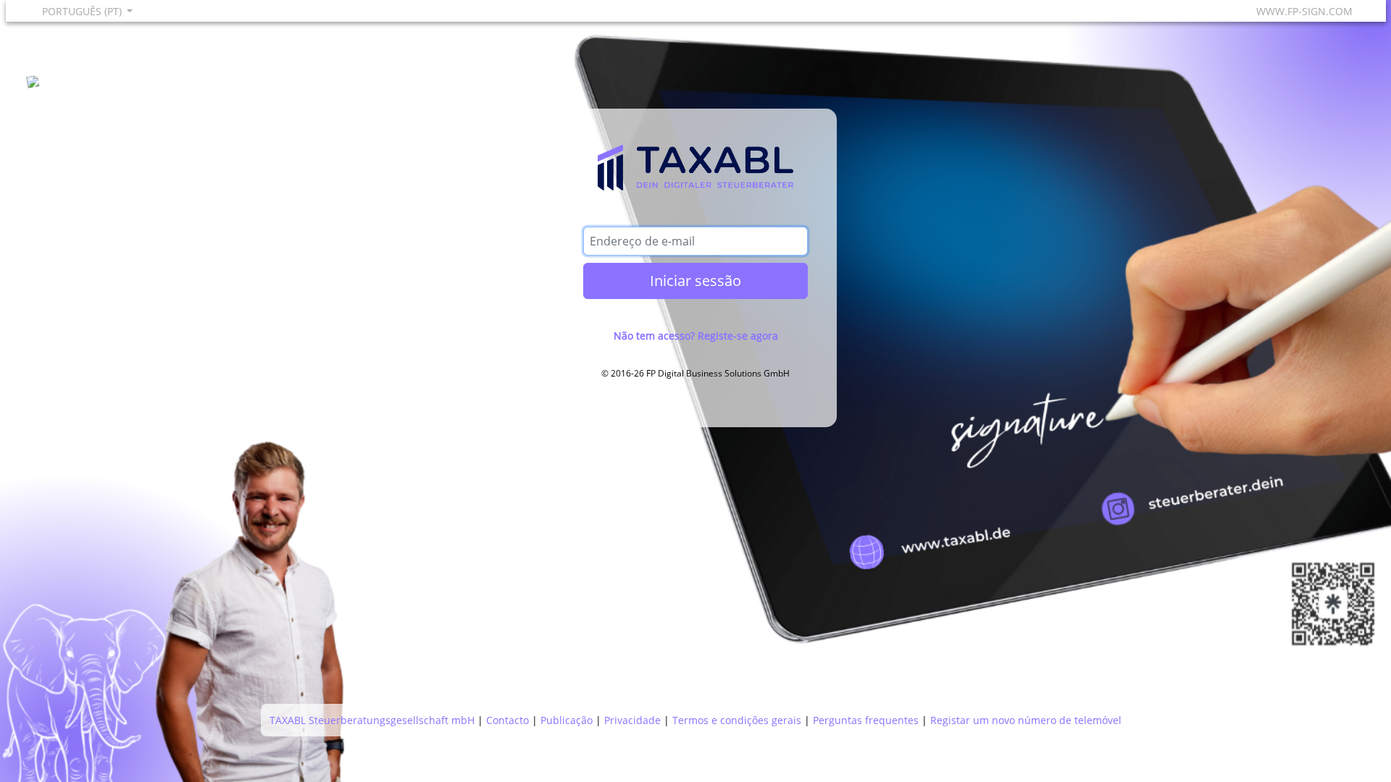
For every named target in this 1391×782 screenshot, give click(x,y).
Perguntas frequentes (866, 720)
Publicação (566, 720)
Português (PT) (83, 11)
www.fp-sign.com (1304, 11)
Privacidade (632, 720)
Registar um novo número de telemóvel (1025, 720)
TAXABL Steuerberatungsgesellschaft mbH (372, 720)
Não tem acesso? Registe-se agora (696, 335)
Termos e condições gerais (736, 720)
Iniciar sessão (695, 280)
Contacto (507, 720)
